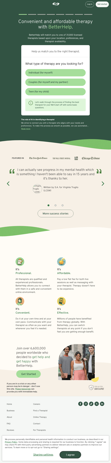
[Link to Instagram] (86, 404)
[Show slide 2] (55, 205)
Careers (36, 404)
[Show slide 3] (62, 205)
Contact (36, 423)
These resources (23, 389)
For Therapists (39, 430)
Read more (25, 129)
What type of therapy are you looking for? (54, 63)
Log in (89, 4)
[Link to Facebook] (80, 404)
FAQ (8, 423)
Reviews (10, 430)
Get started (102, 4)
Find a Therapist (40, 410)
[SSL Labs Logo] (96, 387)
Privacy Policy (11, 442)
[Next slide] (102, 183)
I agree (70, 455)
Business (10, 410)
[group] (55, 184)
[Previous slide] (8, 183)
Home (9, 404)
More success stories (55, 214)
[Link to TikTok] (91, 404)
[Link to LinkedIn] (102, 404)
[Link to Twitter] (96, 404)
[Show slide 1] (48, 205)
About (9, 417)
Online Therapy (40, 417)
